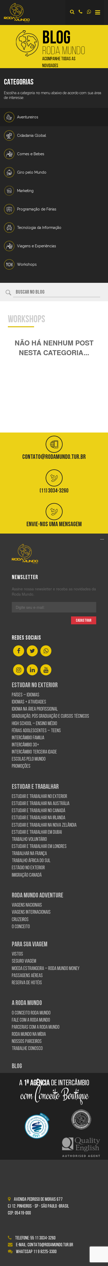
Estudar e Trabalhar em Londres (39, 846)
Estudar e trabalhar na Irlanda (38, 818)
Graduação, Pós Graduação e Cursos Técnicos (50, 716)
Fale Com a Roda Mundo (31, 1020)
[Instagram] (18, 670)
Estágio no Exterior (28, 868)
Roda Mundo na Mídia (29, 1034)
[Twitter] (32, 651)
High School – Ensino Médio (34, 723)
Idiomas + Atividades (29, 702)
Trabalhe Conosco (27, 1048)
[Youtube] (45, 670)
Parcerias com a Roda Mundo (36, 1027)
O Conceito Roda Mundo (31, 1013)
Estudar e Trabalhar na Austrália (40, 803)
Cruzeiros (20, 919)
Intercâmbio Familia (28, 738)
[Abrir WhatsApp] (95, 1253)
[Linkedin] (32, 670)
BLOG (17, 1066)
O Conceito (21, 927)
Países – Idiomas (25, 695)
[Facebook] (18, 651)
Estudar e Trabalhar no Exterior (39, 796)
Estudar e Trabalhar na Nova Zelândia (44, 825)
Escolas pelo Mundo (29, 759)
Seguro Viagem (24, 961)
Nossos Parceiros (27, 1041)
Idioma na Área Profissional (35, 709)
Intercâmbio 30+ (25, 745)
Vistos (17, 954)
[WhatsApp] (45, 651)
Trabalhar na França (29, 853)
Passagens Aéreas (27, 975)
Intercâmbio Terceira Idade (34, 752)
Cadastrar (83, 621)
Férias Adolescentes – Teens (36, 731)
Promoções (21, 766)
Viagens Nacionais (27, 905)
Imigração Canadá (27, 875)
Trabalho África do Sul (31, 860)
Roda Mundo (63, 49)
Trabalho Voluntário (29, 839)
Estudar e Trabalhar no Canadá (38, 810)
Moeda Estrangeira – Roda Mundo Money (45, 968)
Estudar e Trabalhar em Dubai (37, 832)
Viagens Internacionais (31, 912)
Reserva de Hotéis (27, 983)
